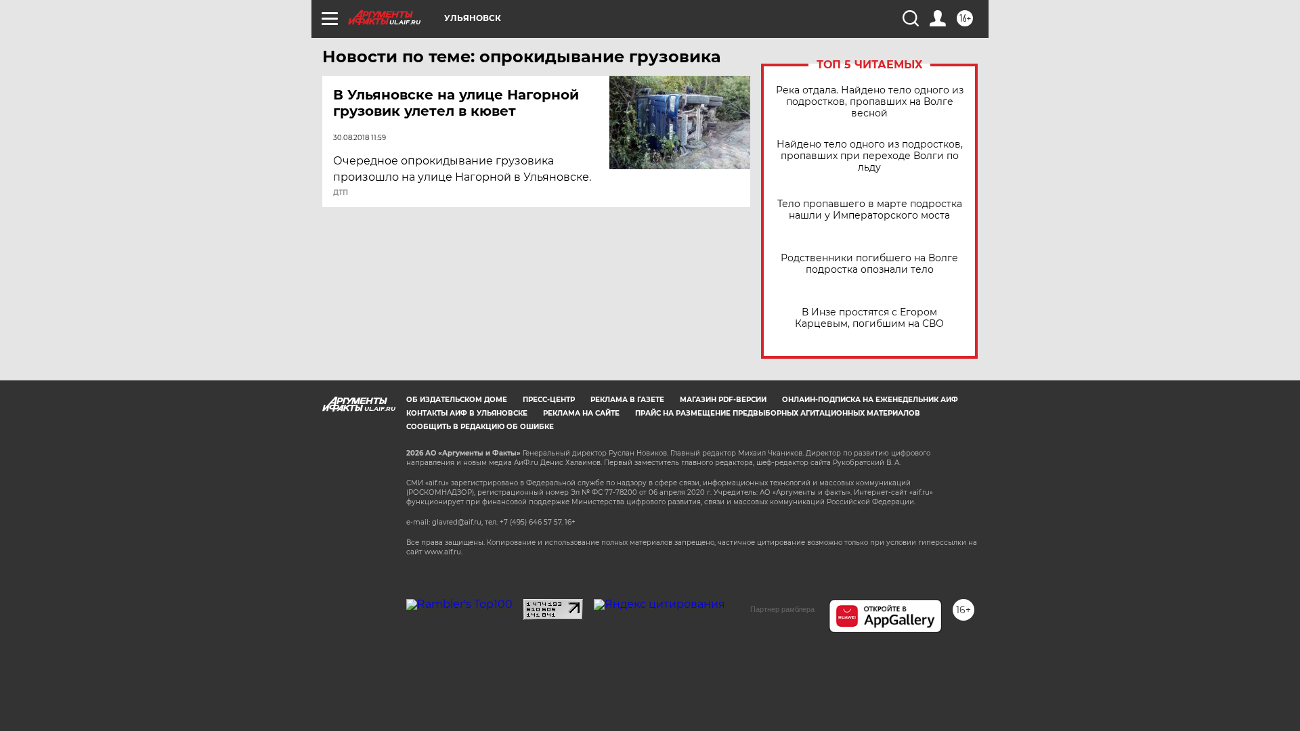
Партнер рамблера (782, 609)
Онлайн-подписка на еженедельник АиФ (870, 399)
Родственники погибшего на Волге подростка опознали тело (869, 263)
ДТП (340, 193)
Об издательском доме (456, 399)
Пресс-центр (549, 399)
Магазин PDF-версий (723, 399)
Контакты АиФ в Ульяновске (466, 413)
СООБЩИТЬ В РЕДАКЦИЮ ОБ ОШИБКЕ (480, 426)
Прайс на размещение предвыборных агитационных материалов (777, 413)
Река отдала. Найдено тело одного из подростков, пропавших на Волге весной (869, 102)
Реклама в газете (627, 399)
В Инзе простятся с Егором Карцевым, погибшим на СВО (869, 318)
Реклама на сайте (581, 413)
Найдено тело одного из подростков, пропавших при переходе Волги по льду (870, 156)
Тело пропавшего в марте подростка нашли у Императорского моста (869, 209)
